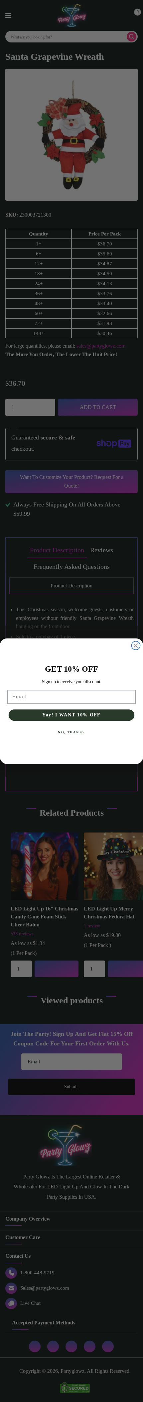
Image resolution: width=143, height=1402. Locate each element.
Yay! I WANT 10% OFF (71, 714)
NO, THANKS (71, 732)
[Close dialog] (136, 645)
